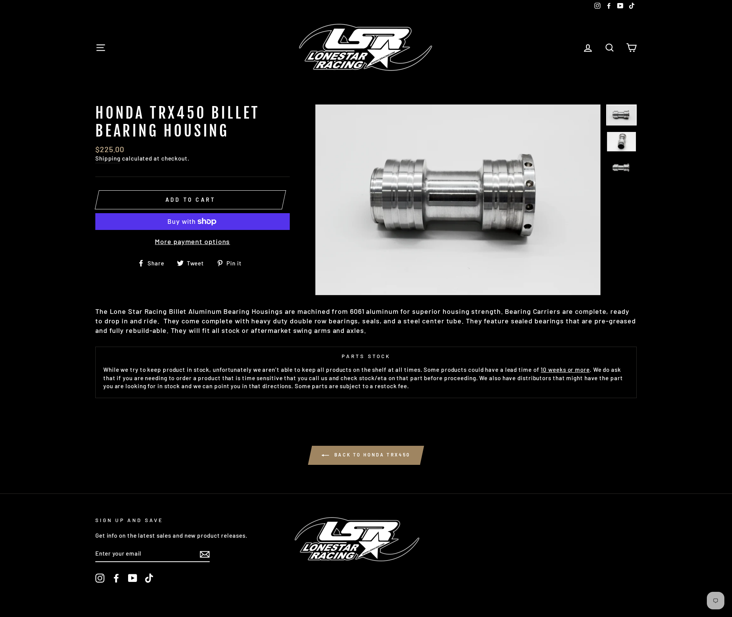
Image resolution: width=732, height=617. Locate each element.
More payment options (192, 241)
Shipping (107, 158)
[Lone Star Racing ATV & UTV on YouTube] (132, 578)
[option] (458, 199)
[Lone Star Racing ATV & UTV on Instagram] (99, 578)
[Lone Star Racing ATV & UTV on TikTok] (149, 578)
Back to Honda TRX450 (371, 454)
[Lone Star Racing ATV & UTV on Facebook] (116, 578)
